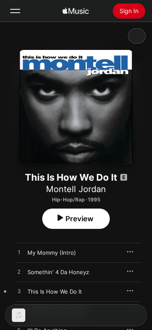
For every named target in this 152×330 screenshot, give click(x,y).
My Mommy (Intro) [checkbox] (51, 252)
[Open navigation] (15, 11)
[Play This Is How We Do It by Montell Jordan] (19, 291)
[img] (75, 11)
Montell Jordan (76, 189)
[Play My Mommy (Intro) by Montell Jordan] (19, 252)
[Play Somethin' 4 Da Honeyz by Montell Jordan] (19, 272)
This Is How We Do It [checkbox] (54, 291)
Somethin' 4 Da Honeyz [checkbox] (58, 272)
